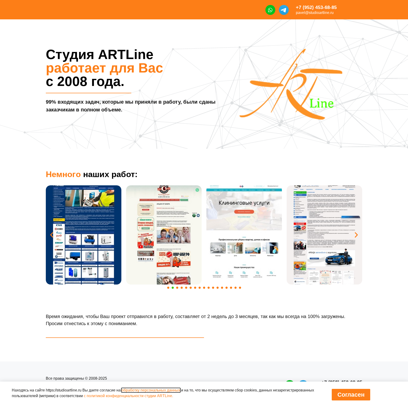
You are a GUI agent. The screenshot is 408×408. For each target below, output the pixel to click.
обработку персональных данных (151, 390)
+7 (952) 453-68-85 (316, 7)
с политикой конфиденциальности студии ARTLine (128, 396)
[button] (51, 234)
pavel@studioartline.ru (315, 13)
